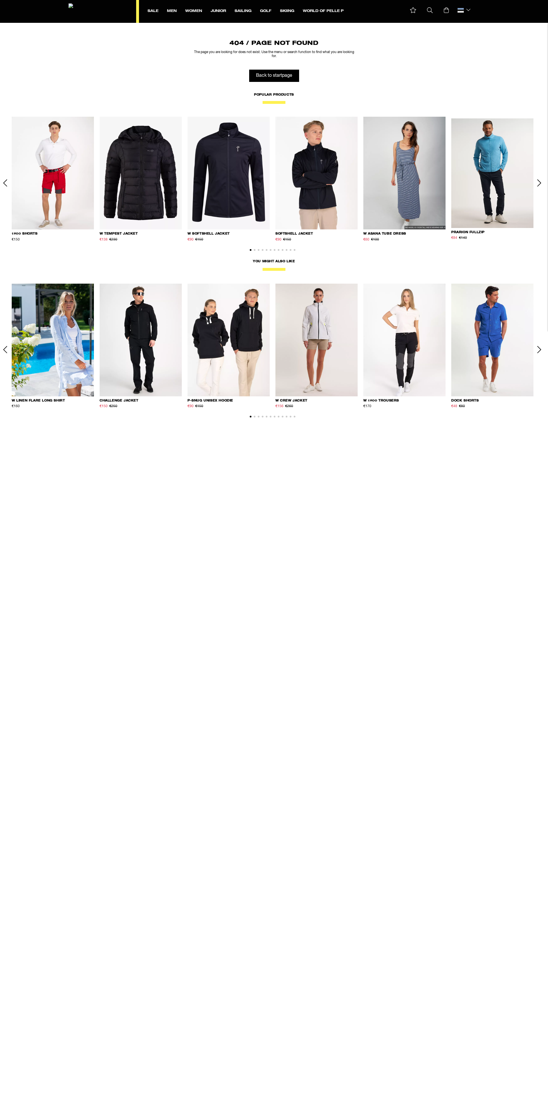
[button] (413, 10)
